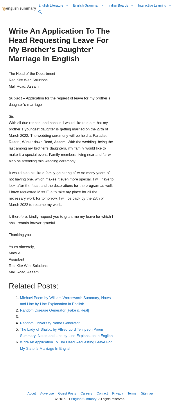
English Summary (84, 399)
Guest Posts (67, 393)
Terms (132, 393)
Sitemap (147, 393)
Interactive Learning (152, 5)
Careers (86, 393)
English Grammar (86, 5)
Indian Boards (118, 5)
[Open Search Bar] (40, 12)
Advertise (47, 393)
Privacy (117, 393)
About (31, 393)
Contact (102, 393)
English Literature (50, 5)
